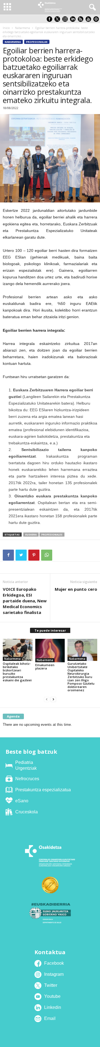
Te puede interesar (50, 630)
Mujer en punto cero (76, 589)
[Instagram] (66, 21)
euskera (31, 534)
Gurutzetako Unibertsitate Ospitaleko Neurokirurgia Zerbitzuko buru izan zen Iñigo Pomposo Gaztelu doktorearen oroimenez (81, 676)
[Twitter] (21, 555)
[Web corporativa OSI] (96, 21)
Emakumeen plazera (44, 666)
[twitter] (58, 21)
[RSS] (82, 21)
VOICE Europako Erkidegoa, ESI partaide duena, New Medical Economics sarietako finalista (25, 600)
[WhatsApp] (46, 555)
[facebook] (50, 21)
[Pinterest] (33, 555)
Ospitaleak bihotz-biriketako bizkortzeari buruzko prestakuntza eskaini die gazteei (17, 671)
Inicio (6, 28)
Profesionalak (37, 42)
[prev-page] (46, 699)
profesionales (51, 534)
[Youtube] (89, 21)
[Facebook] (8, 555)
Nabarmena (22, 28)
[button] (91, 7)
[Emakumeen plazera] (50, 650)
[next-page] (53, 699)
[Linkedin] (74, 21)
